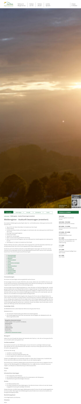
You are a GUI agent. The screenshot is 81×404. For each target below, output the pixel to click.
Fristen (9, 261)
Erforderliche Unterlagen (13, 263)
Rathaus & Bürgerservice (22, 4)
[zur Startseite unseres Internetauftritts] (8, 6)
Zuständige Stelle (12, 257)
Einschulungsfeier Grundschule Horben (66, 218)
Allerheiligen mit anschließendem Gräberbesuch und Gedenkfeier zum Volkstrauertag (68, 240)
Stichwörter (38, 212)
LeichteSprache (48, 4)
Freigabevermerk (12, 272)
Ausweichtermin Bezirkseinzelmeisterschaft (65, 234)
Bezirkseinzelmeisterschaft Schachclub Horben (68, 228)
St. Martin (61, 246)
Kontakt (28, 212)
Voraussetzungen (12, 255)
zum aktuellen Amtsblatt (63, 206)
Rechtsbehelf (11, 269)
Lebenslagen (19, 212)
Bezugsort (10, 258)
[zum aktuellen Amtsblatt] (76, 201)
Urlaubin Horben (74, 4)
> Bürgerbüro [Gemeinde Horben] (13, 332)
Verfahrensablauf (12, 260)
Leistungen (8, 212)
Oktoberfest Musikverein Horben (66, 222)
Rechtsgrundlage (12, 270)
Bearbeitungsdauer (12, 266)
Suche (48, 212)
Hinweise (10, 267)
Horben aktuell (40, 4)
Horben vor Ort (31, 4)
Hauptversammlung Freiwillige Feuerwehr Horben (68, 251)
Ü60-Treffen (62, 256)
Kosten (9, 264)
